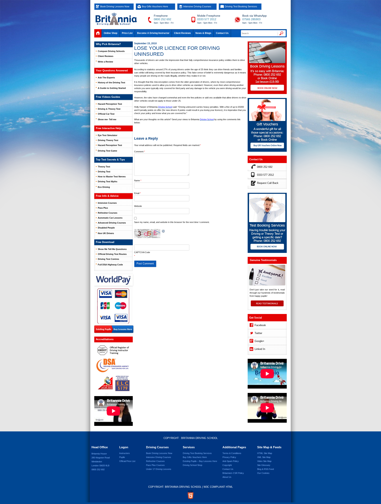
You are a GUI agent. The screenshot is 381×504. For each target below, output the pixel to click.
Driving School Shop (192, 465)
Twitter (258, 333)
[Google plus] (251, 340)
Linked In (260, 349)
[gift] (267, 120)
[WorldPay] (114, 278)
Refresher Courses (107, 213)
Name (137, 180)
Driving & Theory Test (109, 109)
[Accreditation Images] (113, 369)
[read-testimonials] (267, 305)
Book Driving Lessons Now (114, 6)
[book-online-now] (267, 247)
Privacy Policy (229, 457)
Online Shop (110, 33)
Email (137, 193)
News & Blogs (203, 33)
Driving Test (104, 171)
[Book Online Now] (267, 88)
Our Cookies (263, 473)
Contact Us (222, 33)
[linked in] (251, 348)
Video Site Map (264, 461)
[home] (98, 33)
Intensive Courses (107, 203)
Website (138, 206)
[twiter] (251, 332)
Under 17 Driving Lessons (158, 469)
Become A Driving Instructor (153, 33)
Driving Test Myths (107, 181)
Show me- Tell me (107, 119)
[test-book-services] (267, 221)
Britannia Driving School (199, 438)
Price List (127, 33)
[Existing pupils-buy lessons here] (113, 329)
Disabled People (106, 228)
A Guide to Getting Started (112, 88)
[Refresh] (163, 231)
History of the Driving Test (111, 82)
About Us (226, 477)
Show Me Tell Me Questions (112, 249)
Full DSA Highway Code (110, 264)
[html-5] (190, 495)
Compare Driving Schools (111, 51)
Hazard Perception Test (110, 104)
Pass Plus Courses (155, 465)
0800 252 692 (162, 19)
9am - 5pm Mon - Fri (163, 23)
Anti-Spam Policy (230, 461)
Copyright (227, 465)
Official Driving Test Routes (112, 254)
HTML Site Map (264, 453)
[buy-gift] (267, 146)
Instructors (124, 453)
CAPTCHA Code (142, 252)
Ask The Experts (106, 77)
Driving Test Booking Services (241, 6)
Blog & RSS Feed (265, 469)
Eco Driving (104, 187)
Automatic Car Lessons (110, 218)
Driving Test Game (107, 151)
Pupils (122, 457)
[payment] (113, 306)
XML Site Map (263, 457)
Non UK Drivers (106, 233)
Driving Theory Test (108, 140)
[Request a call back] (252, 182)
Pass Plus (103, 208)
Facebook (260, 325)
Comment (139, 151)
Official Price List (127, 461)
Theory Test (104, 166)
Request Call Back (267, 182)
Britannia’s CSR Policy (233, 473)
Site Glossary (263, 465)
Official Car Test (106, 114)
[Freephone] (252, 166)
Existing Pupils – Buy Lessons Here (200, 461)
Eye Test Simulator (107, 135)
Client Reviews (182, 33)
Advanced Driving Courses (112, 223)
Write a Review (105, 61)
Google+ (259, 341)
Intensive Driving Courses (197, 6)
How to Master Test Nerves (112, 176)
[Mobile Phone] (252, 174)
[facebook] (251, 324)
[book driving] (267, 62)
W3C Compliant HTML (218, 486)
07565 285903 (251, 19)
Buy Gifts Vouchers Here (155, 6)
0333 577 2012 (206, 19)
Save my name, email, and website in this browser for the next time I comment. (172, 222)
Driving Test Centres (108, 259)
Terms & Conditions (231, 453)
